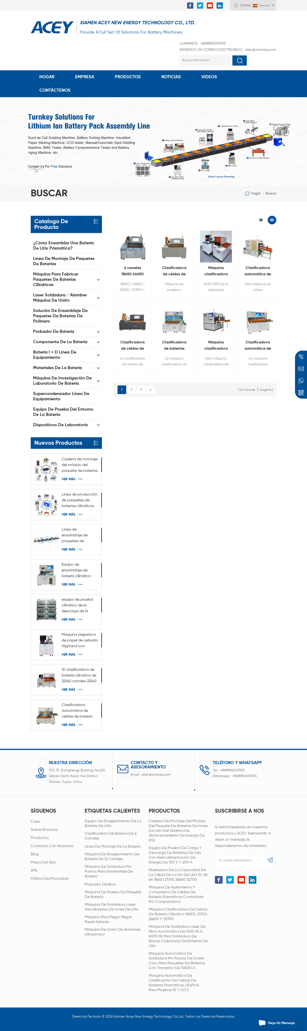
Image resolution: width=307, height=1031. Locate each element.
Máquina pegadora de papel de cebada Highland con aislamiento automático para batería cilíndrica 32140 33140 (80, 641)
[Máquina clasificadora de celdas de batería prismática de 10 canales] (216, 321)
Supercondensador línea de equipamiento (61, 396)
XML (34, 871)
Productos (128, 77)
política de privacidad (50, 879)
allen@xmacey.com (228, 50)
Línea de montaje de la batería (113, 847)
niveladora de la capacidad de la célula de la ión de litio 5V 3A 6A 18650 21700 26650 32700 (178, 875)
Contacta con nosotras (52, 846)
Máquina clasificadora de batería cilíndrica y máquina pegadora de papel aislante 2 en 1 (216, 271)
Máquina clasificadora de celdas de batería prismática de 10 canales (216, 346)
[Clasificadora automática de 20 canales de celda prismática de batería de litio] (258, 246)
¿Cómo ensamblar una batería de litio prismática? (63, 246)
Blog (35, 854)
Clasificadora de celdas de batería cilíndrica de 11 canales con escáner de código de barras (174, 271)
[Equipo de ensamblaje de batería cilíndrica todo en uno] (46, 574)
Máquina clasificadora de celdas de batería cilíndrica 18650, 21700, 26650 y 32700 (178, 914)
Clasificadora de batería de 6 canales (110, 836)
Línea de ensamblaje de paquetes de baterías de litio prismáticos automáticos (75, 536)
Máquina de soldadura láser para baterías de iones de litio (111, 907)
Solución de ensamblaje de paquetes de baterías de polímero (60, 316)
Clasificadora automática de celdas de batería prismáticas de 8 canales (77, 711)
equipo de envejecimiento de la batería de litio (113, 823)
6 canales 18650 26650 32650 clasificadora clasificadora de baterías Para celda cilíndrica (132, 271)
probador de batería (53, 332)
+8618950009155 (203, 43)
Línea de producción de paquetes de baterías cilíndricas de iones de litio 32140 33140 (80, 501)
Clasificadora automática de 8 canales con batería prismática (257, 346)
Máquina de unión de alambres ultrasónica (112, 932)
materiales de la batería (57, 368)
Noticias (171, 77)
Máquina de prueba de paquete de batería (113, 894)
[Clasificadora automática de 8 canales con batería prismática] (258, 321)
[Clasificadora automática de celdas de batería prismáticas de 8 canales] (46, 715)
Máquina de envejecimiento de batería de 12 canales (112, 856)
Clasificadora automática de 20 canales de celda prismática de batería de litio (257, 271)
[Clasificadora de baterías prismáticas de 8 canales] (174, 321)
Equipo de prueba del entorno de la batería (63, 412)
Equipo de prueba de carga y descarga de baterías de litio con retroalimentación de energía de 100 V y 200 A (175, 855)
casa (35, 822)
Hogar (46, 77)
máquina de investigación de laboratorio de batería (62, 381)
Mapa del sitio (43, 862)
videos (209, 77)
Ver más (68, 479)
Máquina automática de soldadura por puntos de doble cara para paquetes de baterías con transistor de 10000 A (177, 961)
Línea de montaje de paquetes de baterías (63, 261)
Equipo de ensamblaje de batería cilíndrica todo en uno (76, 571)
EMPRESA (84, 77)
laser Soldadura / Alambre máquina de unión (60, 298)
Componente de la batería (60, 342)
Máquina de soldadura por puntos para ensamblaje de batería (109, 871)
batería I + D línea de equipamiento (54, 355)
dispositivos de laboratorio (60, 425)
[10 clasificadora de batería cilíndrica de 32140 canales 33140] (46, 680)
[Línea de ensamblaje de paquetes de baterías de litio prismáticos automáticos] (46, 539)
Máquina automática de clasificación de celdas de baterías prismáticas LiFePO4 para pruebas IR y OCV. (174, 983)
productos (40, 838)
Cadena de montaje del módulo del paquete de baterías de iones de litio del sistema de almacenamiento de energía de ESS (80, 465)
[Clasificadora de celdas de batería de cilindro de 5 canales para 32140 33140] (132, 321)
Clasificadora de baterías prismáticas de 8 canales (174, 346)
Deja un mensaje (281, 1023)
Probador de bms (100, 885)
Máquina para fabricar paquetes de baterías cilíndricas (55, 279)
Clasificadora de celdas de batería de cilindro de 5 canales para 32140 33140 (132, 346)
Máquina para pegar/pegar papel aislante (108, 919)
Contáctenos (55, 90)
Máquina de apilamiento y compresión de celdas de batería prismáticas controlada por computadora (176, 895)
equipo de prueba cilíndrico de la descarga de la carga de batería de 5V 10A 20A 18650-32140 (79, 606)
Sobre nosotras (44, 830)
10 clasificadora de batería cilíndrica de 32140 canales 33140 (79, 675)
